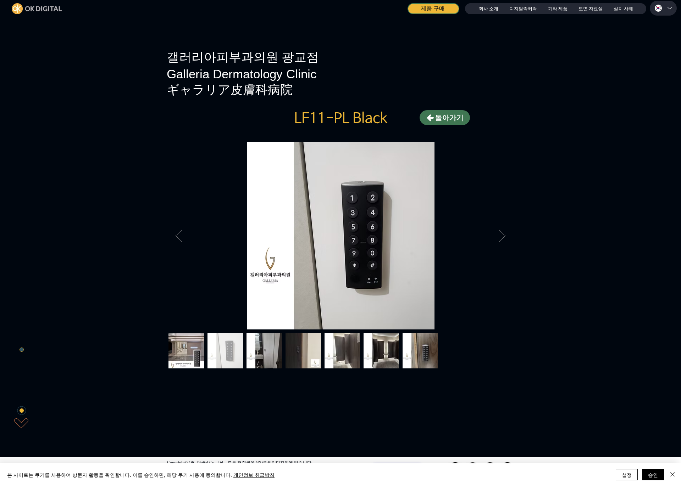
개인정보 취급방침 (254, 474)
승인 (653, 474)
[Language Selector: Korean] (663, 8)
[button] (523, 8)
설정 (627, 474)
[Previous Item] (179, 236)
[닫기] (672, 474)
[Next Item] (502, 236)
